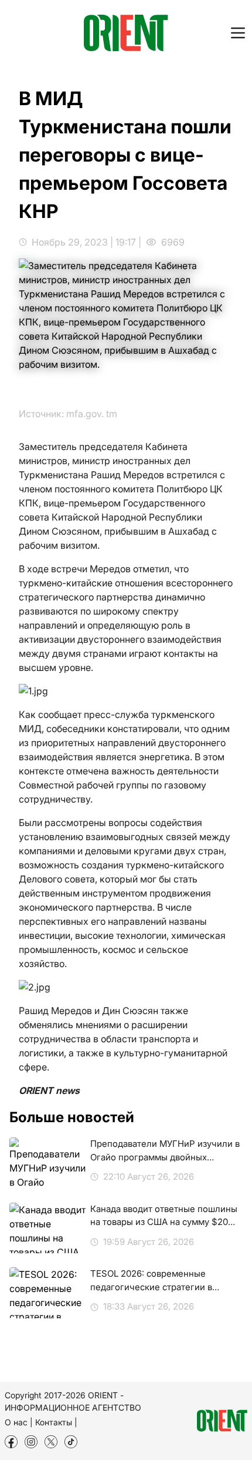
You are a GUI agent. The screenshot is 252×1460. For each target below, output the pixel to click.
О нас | (19, 1422)
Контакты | (56, 1422)
